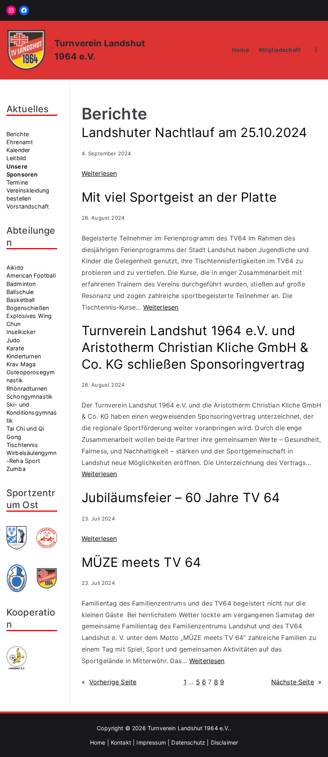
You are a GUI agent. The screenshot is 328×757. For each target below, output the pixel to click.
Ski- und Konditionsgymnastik (31, 412)
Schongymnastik (29, 396)
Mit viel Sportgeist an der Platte (179, 197)
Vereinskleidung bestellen (27, 194)
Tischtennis (22, 444)
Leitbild (16, 158)
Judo (13, 340)
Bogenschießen (27, 307)
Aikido (15, 267)
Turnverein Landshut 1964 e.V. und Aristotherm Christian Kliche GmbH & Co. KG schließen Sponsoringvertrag (195, 347)
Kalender (18, 150)
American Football (31, 275)
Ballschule (20, 291)
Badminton (21, 283)
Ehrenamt (19, 142)
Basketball (20, 299)
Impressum (151, 742)
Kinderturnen (23, 356)
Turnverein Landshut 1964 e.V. (189, 728)
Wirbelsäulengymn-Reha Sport (31, 456)
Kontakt (121, 742)
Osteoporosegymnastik (30, 376)
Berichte (17, 134)
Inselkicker (21, 331)
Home (240, 49)
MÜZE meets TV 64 (142, 562)
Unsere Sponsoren (22, 170)
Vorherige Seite (109, 682)
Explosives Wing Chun (29, 319)
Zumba (16, 468)
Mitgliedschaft (280, 49)
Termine (17, 182)
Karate (15, 348)
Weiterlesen (99, 173)
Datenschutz (188, 742)
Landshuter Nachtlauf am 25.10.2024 (194, 132)
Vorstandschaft (27, 206)
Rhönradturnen (26, 388)
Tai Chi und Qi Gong (25, 432)
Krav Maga (21, 364)
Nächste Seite (296, 682)
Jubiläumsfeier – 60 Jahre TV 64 (181, 497)
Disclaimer (224, 742)
